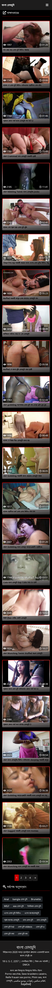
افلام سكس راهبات (36, 980)
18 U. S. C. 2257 (10, 961)
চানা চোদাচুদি (41, 919)
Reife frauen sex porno (18, 977)
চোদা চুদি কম (22, 933)
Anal (6, 899)
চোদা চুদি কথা (9, 933)
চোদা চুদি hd (9, 926)
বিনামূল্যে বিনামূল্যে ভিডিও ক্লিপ (30, 970)
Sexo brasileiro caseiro (34, 973)
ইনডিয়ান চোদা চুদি (34, 906)
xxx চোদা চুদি (18, 906)
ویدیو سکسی (19, 980)
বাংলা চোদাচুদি (8, 5)
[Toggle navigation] (47, 5)
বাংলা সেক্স (14, 970)
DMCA (26, 964)
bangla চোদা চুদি (20, 899)
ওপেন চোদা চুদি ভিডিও (12, 913)
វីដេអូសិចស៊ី (26, 984)
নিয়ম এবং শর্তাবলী (41, 961)
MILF (6, 906)
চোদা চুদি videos (25, 926)
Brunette (36, 899)
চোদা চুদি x (40, 926)
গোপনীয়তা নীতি (27, 961)
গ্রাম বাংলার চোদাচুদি (11, 919)
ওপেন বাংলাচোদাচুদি (32, 913)
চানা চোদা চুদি (28, 919)
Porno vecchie (13, 973)
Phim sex (37, 977)
